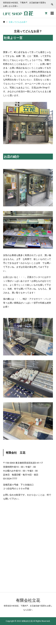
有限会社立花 (28, 600)
